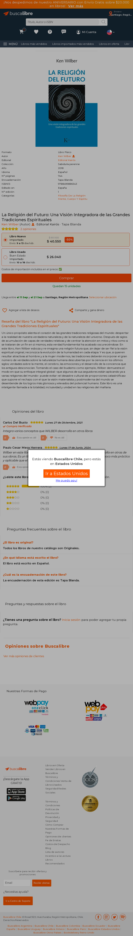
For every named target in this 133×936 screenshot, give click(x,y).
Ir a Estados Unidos (66, 473)
